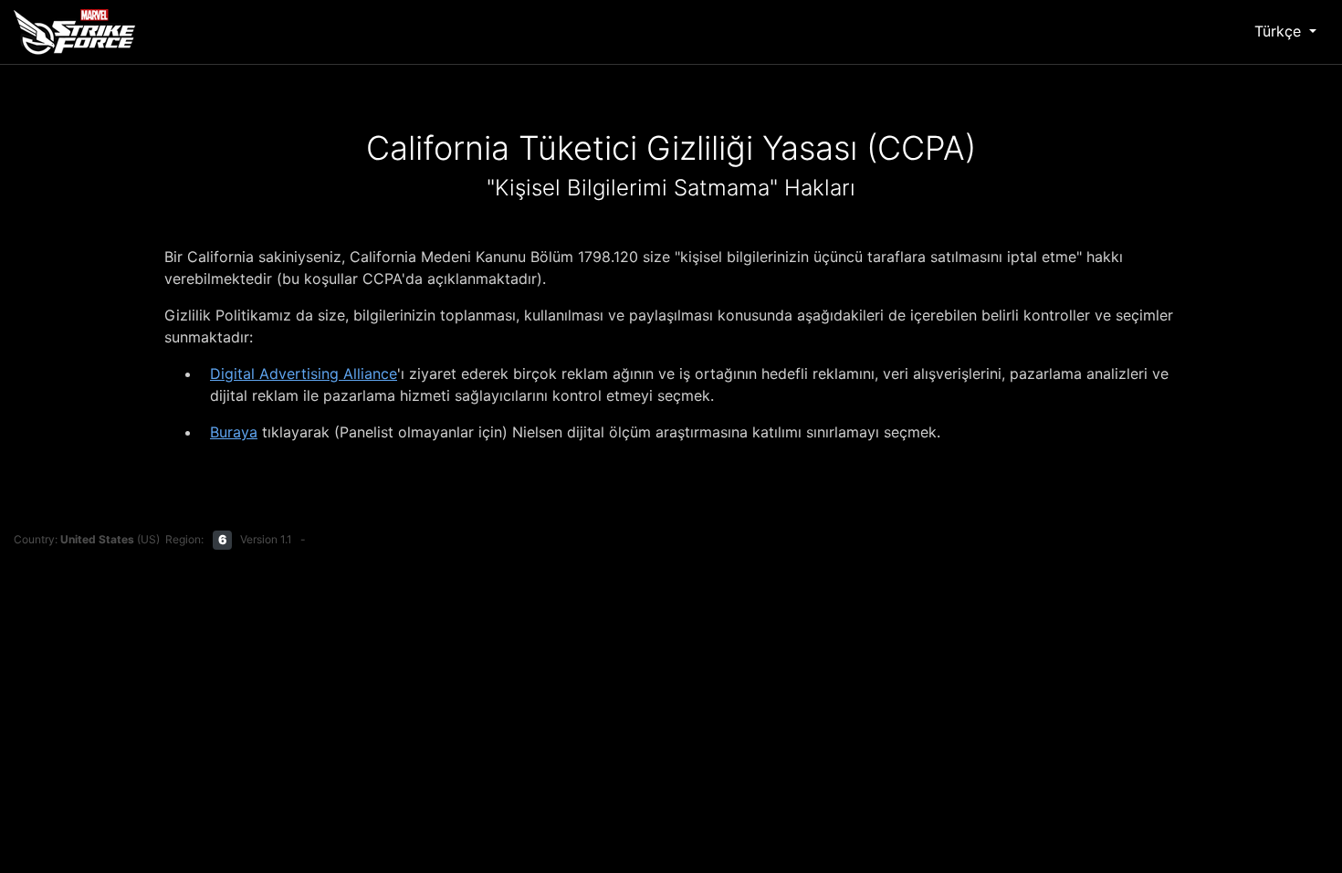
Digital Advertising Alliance (303, 373)
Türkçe (1279, 31)
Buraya (233, 432)
